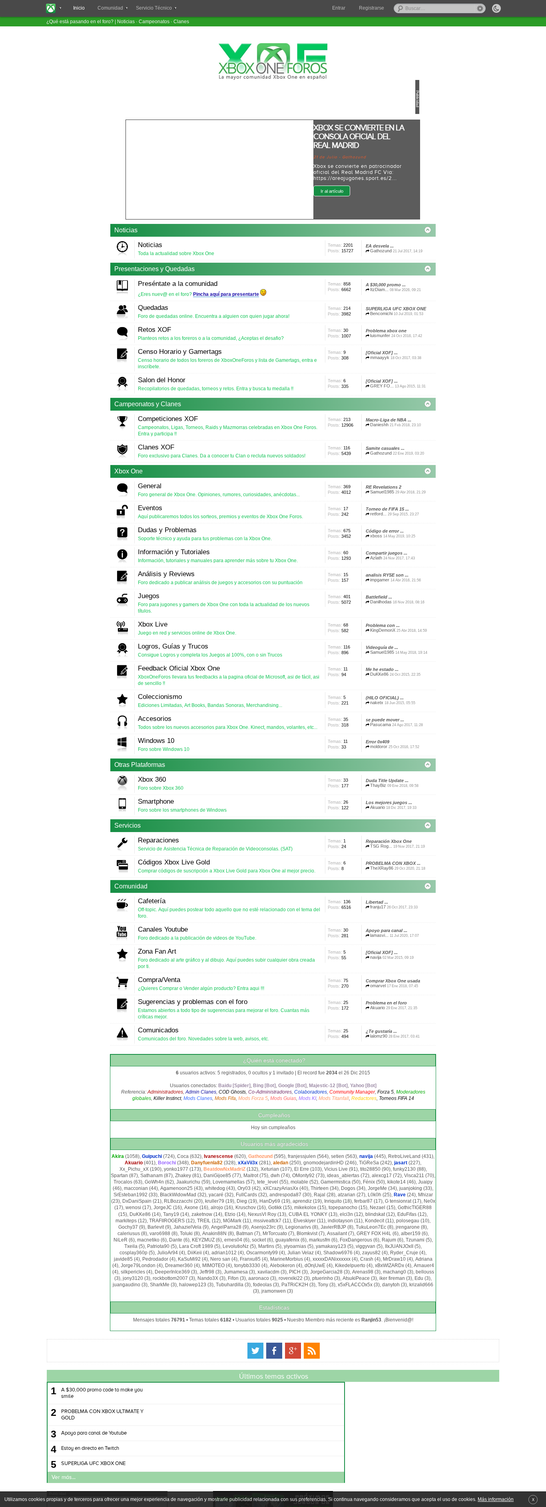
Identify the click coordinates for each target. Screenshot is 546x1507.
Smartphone (211, 1108)
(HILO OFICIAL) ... (340, 965)
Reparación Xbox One (193, 1186)
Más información (496, 1499)
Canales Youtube (218, 1302)
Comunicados (213, 1445)
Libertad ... (332, 1283)
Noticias (126, 21)
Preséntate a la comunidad (233, 297)
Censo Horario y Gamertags (235, 413)
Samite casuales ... (340, 562)
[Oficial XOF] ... (337, 430)
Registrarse (371, 8)
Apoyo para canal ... (342, 1319)
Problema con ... (187, 849)
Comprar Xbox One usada (348, 1390)
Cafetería (207, 1266)
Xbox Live (208, 830)
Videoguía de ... (186, 893)
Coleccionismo (215, 948)
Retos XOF (210, 377)
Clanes (181, 21)
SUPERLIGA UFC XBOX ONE (200, 358)
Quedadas (208, 333)
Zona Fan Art (212, 1338)
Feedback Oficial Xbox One (234, 912)
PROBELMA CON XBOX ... (197, 1230)
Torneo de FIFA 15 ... (343, 659)
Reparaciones (214, 1161)
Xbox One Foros (273, 61)
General (205, 598)
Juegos (204, 786)
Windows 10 (211, 1020)
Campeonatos (154, 21)
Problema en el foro (342, 1426)
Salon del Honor (217, 449)
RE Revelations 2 (188, 623)
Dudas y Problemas (222, 679)
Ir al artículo (372, 191)
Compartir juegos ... (342, 731)
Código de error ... (340, 695)
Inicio (79, 8)
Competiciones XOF (223, 510)
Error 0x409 (333, 1036)
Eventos (205, 643)
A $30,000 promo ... (341, 314)
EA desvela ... (335, 261)
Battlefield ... (183, 811)
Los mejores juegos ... (344, 1125)
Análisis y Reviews (221, 750)
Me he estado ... (337, 929)
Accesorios (210, 984)
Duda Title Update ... (342, 1089)
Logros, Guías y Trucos (228, 868)
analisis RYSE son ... (342, 766)
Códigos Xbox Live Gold (229, 1205)
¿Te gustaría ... (337, 1462)
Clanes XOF (211, 546)
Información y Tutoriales (229, 714)
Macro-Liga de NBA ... (344, 527)
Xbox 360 (207, 1072)
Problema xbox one (341, 394)
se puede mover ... (340, 1001)
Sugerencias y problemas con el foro (248, 1409)
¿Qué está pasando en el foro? (80, 21)
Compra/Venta (214, 1373)
